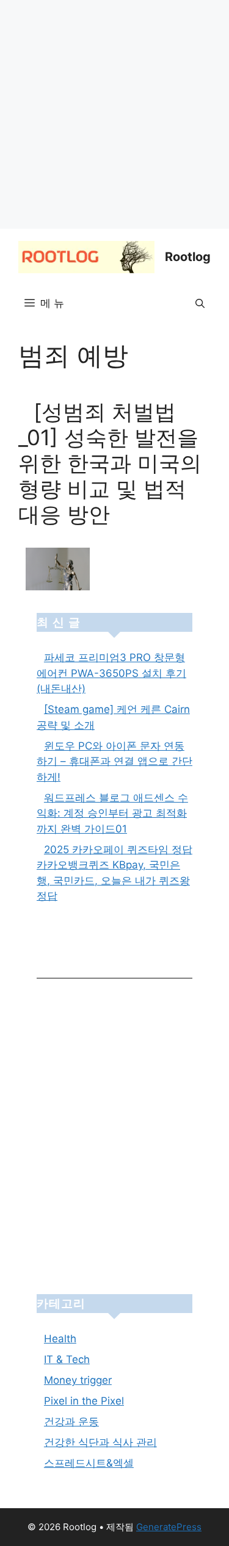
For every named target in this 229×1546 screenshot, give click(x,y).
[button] (200, 303)
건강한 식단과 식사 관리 (100, 1442)
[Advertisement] (114, 114)
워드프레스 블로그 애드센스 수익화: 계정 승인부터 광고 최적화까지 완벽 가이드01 (112, 813)
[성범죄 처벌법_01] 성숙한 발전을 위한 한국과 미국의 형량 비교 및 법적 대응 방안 (110, 463)
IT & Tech (67, 1359)
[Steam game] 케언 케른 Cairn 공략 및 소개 (113, 717)
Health (60, 1339)
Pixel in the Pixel (84, 1401)
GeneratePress (169, 1527)
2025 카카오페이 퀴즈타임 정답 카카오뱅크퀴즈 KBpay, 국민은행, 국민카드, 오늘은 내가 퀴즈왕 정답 (114, 873)
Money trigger (78, 1380)
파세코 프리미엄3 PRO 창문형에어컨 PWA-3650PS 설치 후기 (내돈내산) (111, 673)
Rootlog (188, 256)
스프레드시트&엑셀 (89, 1463)
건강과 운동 (71, 1421)
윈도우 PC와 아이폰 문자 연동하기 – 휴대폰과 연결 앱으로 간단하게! (114, 761)
